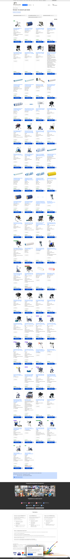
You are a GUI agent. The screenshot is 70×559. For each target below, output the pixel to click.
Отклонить (40, 554)
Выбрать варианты (51, 73)
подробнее (26, 60)
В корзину (18, 41)
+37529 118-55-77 (22, 533)
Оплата (24, 0)
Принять (30, 554)
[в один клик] (22, 42)
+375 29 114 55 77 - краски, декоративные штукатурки (25, 475)
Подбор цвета (40, 0)
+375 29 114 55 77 (33, 523)
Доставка (27, 0)
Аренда (30, 0)
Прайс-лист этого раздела (16, 12)
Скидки (34, 0)
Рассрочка (36, 0)
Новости (18, 0)
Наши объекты (21, 0)
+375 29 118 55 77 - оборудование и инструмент (24, 474)
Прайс (32, 0)
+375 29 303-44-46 (48, 522)
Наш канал (44, 0)
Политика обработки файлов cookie (32, 552)
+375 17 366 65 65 (33, 522)
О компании (14, 0)
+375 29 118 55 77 (18, 523)
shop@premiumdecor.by (27, 534)
